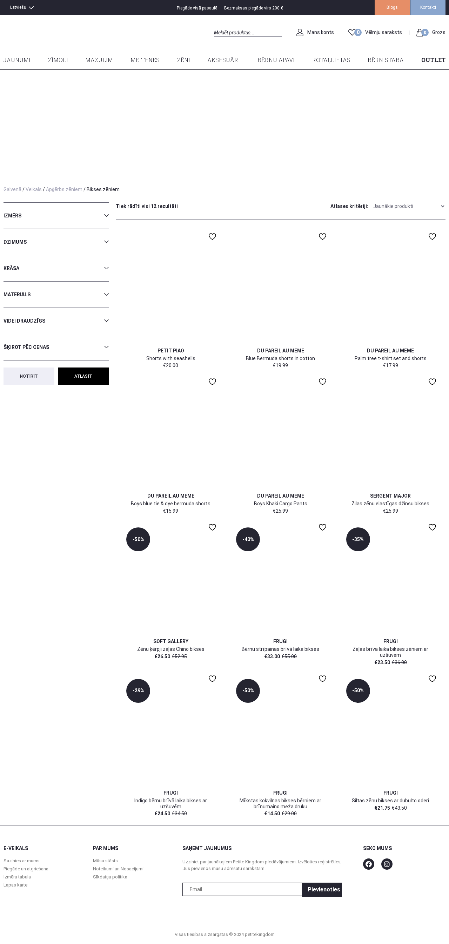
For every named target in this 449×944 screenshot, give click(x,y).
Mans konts (320, 32)
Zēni (183, 59)
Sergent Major (390, 495)
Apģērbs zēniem (64, 189)
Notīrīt (29, 376)
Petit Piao (171, 350)
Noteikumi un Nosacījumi (118, 868)
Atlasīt (83, 376)
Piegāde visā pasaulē (197, 8)
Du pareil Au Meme (280, 350)
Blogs (392, 7)
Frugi (280, 641)
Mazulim (99, 59)
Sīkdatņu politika (110, 876)
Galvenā (12, 189)
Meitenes (145, 59)
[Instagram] (387, 864)
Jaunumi (17, 59)
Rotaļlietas (331, 59)
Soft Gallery (170, 641)
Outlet (433, 59)
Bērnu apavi (276, 59)
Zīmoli (58, 59)
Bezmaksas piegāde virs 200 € (253, 8)
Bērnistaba (386, 59)
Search (220, 40)
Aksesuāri (223, 59)
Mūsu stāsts (105, 860)
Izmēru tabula (17, 876)
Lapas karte (15, 885)
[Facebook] (369, 864)
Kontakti (428, 7)
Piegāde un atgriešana (26, 868)
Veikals (34, 189)
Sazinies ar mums (22, 860)
